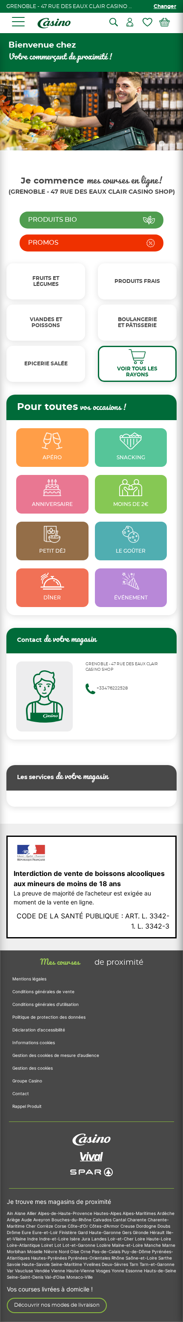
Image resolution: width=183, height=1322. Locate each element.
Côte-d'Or (78, 1226)
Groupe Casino (27, 1080)
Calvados (103, 1219)
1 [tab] (153, 144)
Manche (153, 1245)
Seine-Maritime (67, 1264)
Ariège (14, 1219)
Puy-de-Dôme (137, 1251)
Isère (75, 1238)
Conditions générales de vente (43, 991)
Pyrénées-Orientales (90, 1257)
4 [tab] (178, 144)
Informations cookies (33, 1042)
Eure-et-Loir (45, 1232)
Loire (140, 1238)
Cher (31, 1226)
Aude (27, 1219)
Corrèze (45, 1226)
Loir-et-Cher (121, 1238)
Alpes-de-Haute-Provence (66, 1213)
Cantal (120, 1219)
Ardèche (165, 1213)
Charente (137, 1219)
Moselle (35, 1251)
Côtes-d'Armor (104, 1226)
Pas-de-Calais (107, 1251)
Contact (20, 1093)
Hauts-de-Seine (160, 1270)
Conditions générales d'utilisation (45, 1004)
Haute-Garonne (105, 1232)
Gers (127, 1232)
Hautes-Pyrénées (49, 1257)
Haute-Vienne (81, 1270)
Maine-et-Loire (128, 1245)
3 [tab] (170, 144)
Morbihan (17, 1251)
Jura (86, 1238)
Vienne (58, 1270)
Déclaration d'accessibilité (38, 1029)
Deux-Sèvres (115, 1264)
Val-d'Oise (55, 1277)
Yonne (119, 1270)
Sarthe (165, 1257)
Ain (10, 1213)
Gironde (141, 1232)
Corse (61, 1226)
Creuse (128, 1226)
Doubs (163, 1226)
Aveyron (42, 1219)
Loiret (47, 1245)
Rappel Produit (27, 1106)
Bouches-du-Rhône (72, 1219)
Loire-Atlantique (24, 1245)
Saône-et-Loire (142, 1257)
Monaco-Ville (79, 1277)
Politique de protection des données (49, 1017)
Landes (100, 1238)
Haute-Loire (158, 1238)
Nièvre (51, 1251)
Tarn (134, 1264)
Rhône (119, 1257)
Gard (83, 1232)
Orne (86, 1251)
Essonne (135, 1270)
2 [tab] (161, 144)
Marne (168, 1245)
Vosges (104, 1270)
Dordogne (146, 1226)
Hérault (158, 1232)
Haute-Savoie (36, 1264)
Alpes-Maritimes (140, 1213)
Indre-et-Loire (54, 1238)
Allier (32, 1213)
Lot (58, 1245)
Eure (27, 1232)
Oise (75, 1251)
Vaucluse (24, 1270)
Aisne (20, 1213)
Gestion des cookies (32, 1068)
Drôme (14, 1232)
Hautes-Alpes (108, 1213)
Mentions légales (29, 978)
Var (11, 1270)
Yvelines (92, 1264)
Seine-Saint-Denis (26, 1277)
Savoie (14, 1264)
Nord (64, 1251)
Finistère (68, 1232)
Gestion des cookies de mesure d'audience (55, 1055)
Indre (33, 1238)
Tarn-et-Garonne (157, 1264)
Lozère (104, 1245)
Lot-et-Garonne (80, 1245)
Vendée (42, 1270)
